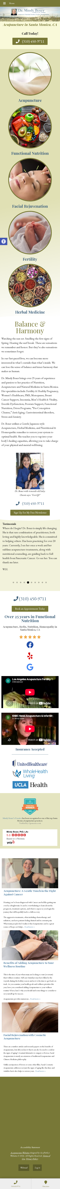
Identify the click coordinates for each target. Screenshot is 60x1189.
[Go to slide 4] (24, 582)
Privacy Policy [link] (32, 1158)
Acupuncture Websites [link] (19, 1152)
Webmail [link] (23, 1167)
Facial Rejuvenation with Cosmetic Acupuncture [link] (24, 1036)
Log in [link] (37, 1167)
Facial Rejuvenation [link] (30, 206)
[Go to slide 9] (42, 582)
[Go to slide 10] (46, 582)
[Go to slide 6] (31, 582)
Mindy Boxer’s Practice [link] (12, 818)
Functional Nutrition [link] (30, 153)
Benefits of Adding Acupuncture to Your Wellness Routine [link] (28, 964)
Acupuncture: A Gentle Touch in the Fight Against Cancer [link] (29, 892)
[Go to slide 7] (35, 582)
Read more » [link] (25, 573)
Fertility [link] (30, 259)
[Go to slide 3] (20, 582)
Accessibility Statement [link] (30, 1147)
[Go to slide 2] (17, 582)
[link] (3, 241)
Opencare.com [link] (34, 823)
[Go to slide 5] (28, 582)
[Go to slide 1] (13, 582)
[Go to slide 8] (38, 582)
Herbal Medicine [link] (30, 312)
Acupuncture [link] (30, 100)
